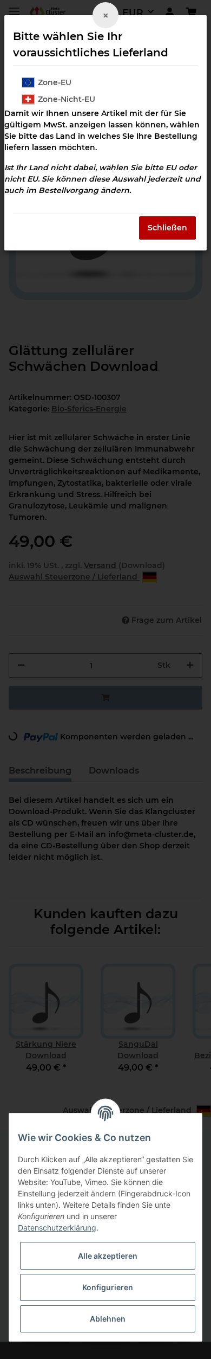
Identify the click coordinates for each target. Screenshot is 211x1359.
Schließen (167, 228)
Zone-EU (54, 82)
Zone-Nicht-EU (66, 99)
